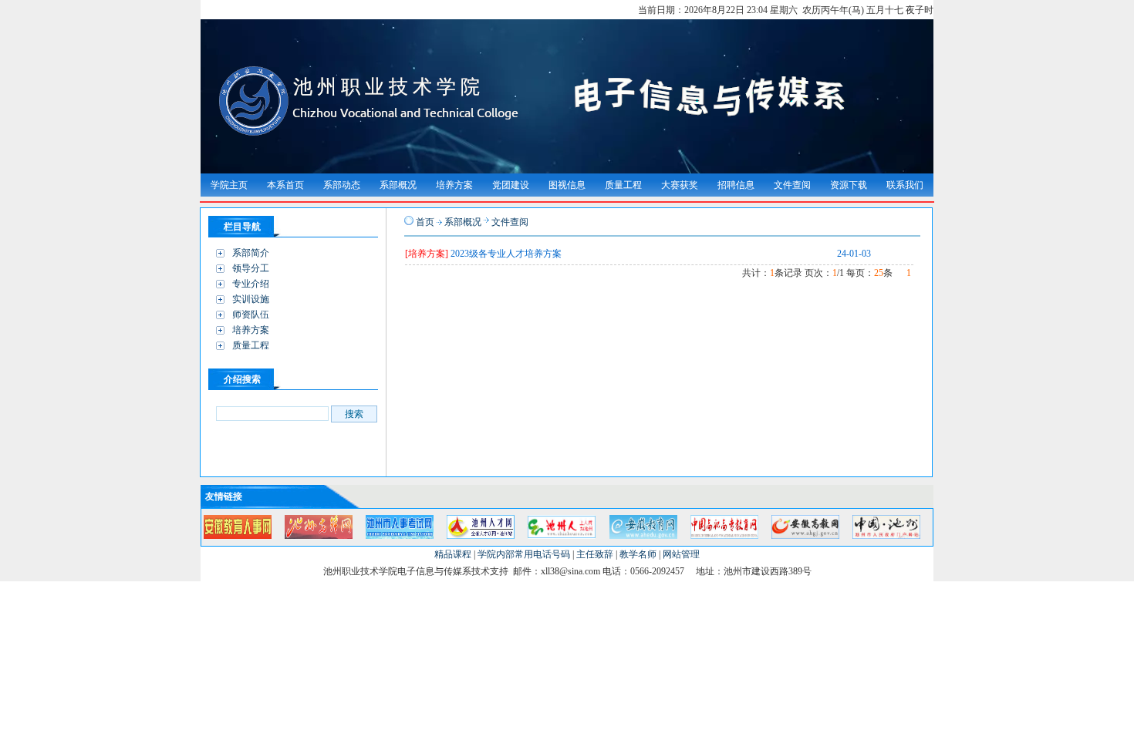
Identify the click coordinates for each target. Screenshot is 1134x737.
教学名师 (637, 554)
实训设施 (250, 299)
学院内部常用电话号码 (524, 554)
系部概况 (462, 222)
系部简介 (250, 252)
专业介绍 (250, 283)
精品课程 (452, 554)
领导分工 (250, 268)
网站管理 (681, 554)
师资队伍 (250, 314)
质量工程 (250, 345)
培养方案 (250, 330)
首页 (425, 222)
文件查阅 (509, 222)
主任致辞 (594, 554)
